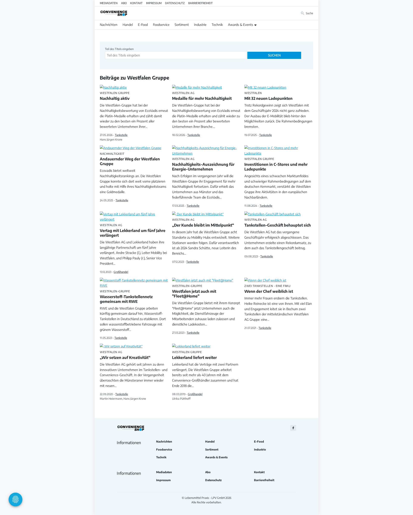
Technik (217, 25)
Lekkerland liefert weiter (194, 355)
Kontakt (136, 3)
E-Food (143, 25)
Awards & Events (240, 25)
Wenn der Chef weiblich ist (268, 289)
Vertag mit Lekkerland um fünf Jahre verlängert (132, 231)
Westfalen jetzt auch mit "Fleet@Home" (194, 291)
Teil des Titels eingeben (119, 49)
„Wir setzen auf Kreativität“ (125, 355)
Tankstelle (121, 135)
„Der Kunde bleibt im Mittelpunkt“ (203, 222)
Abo (124, 3)
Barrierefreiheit (200, 3)
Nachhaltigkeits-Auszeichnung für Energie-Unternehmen (203, 164)
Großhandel (121, 272)
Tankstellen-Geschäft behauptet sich (277, 222)
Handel (128, 25)
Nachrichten (108, 25)
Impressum (154, 3)
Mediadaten (109, 3)
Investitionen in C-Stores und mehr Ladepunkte (276, 164)
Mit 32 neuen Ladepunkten (268, 96)
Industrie (200, 25)
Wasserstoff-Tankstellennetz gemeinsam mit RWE (126, 297)
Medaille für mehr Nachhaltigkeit (202, 96)
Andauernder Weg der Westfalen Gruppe (130, 159)
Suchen (274, 55)
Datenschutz (175, 3)
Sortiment (182, 25)
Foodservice (161, 25)
